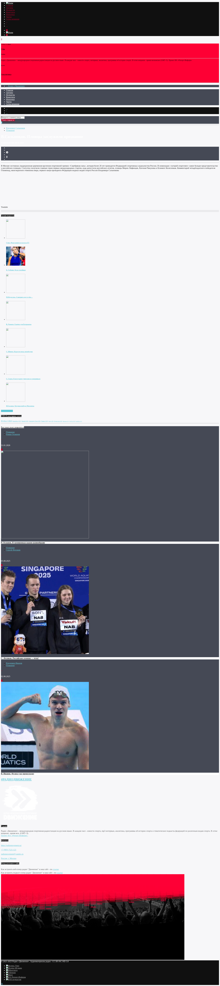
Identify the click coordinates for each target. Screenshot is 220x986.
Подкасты (10, 10)
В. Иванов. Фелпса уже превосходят (17, 774)
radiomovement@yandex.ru (12, 854)
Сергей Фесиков (13, 550)
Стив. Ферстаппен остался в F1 (17, 243)
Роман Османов (13, 434)
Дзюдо (51, 421)
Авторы (9, 8)
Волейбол (79, 421)
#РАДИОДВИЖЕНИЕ (16, 779)
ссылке (56, 869)
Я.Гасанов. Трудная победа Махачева (20, 406)
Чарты (9, 17)
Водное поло (58, 421)
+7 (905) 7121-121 (8, 850)
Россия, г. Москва (8, 858)
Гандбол (72, 421)
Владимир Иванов (14, 663)
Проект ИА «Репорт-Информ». (14, 835)
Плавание (10, 130)
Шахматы (66, 421)
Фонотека (10, 14)
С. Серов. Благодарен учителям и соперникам (23, 379)
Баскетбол (17, 421)
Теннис (44, 421)
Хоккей (25, 421)
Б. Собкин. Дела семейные (16, 270)
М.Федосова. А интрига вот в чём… (19, 297)
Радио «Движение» (16, 86)
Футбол (6, 421)
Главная (9, 5)
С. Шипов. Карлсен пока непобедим (19, 352)
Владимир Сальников (15, 128)
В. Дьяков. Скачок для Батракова (18, 324)
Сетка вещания (12, 19)
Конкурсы (10, 12)
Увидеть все (8, 411)
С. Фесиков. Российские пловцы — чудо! (20, 658)
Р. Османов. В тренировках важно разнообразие (23, 543)
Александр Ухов (35, 421)
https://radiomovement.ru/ (11, 845)
